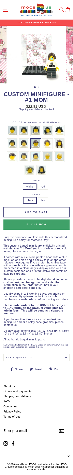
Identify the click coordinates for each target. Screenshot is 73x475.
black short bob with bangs (12, 144)
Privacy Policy (12, 411)
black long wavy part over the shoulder (47, 130)
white (29, 186)
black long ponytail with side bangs (24, 130)
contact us (40, 296)
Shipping (24, 109)
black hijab (41, 170)
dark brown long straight (59, 144)
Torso (36, 181)
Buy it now (37, 224)
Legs (36, 194)
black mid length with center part (24, 144)
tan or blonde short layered (59, 157)
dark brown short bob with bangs (24, 157)
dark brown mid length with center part (36, 157)
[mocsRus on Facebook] (13, 443)
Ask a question (19, 357)
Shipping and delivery (17, 396)
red (43, 186)
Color (36, 122)
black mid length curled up (59, 130)
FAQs (7, 401)
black (30, 200)
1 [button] (35, 87)
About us (9, 386)
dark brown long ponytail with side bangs (47, 144)
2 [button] (39, 88)
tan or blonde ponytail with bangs (47, 157)
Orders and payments (17, 391)
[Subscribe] (61, 431)
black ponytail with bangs (12, 130)
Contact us (10, 406)
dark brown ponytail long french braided (12, 157)
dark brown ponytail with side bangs (36, 144)
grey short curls (30, 170)
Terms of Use (11, 416)
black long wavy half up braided (36, 130)
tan (43, 200)
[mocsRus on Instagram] (5, 443)
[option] (36, 23)
